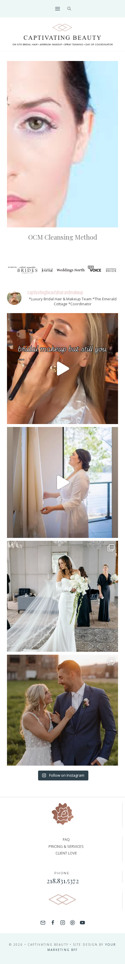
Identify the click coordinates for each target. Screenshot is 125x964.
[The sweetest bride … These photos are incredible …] (62, 596)
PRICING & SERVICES (66, 846)
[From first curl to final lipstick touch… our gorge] (62, 710)
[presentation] (62, 144)
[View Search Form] (69, 8)
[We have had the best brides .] (62, 482)
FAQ (66, 839)
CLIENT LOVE (66, 853)
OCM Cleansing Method (62, 237)
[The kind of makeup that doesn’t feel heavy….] (62, 368)
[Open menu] (57, 8)
